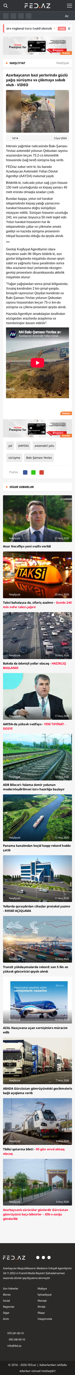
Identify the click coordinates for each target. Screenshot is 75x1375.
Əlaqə (41, 1313)
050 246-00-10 (16, 1339)
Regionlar (8, 1306)
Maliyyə (42, 1288)
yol (10, 446)
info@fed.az (14, 1345)
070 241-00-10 (15, 1333)
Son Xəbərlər (10, 1288)
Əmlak (41, 1306)
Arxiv (6, 1319)
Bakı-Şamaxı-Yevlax (39, 457)
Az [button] (67, 16)
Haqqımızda (45, 1319)
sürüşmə (14, 457)
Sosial (6, 1300)
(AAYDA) (23, 446)
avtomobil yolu (44, 446)
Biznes (7, 1294)
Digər (6, 1313)
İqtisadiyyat (45, 1294)
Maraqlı (42, 1300)
